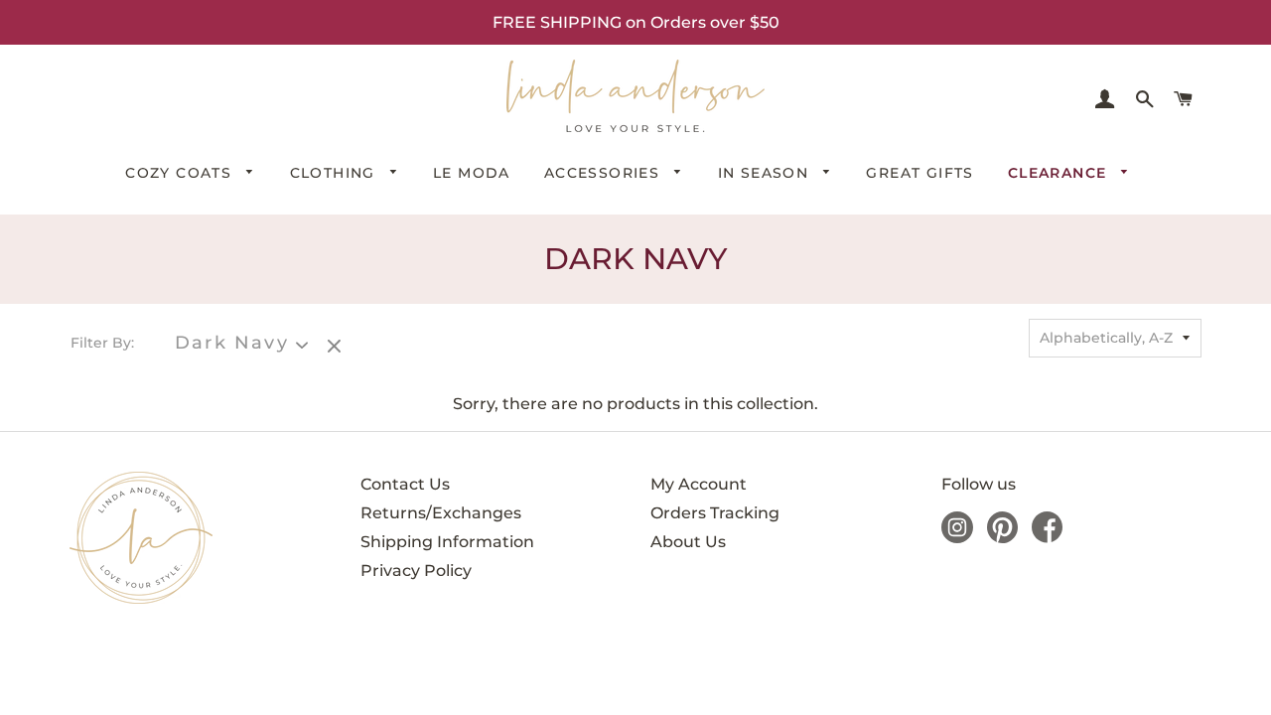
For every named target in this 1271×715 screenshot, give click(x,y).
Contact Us (405, 484)
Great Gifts (919, 173)
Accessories (604, 173)
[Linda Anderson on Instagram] (957, 537)
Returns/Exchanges (440, 512)
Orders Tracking (714, 512)
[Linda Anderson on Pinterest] (1002, 537)
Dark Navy (232, 343)
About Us (688, 541)
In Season (766, 173)
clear (337, 348)
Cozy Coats (180, 173)
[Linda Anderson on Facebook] (1047, 537)
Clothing (335, 173)
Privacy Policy (416, 570)
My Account (698, 484)
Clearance (1060, 173)
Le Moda (471, 173)
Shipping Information (447, 541)
